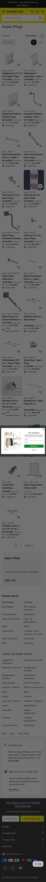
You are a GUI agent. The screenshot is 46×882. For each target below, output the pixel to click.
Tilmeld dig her (34, 446)
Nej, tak (34, 450)
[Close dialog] (43, 429)
